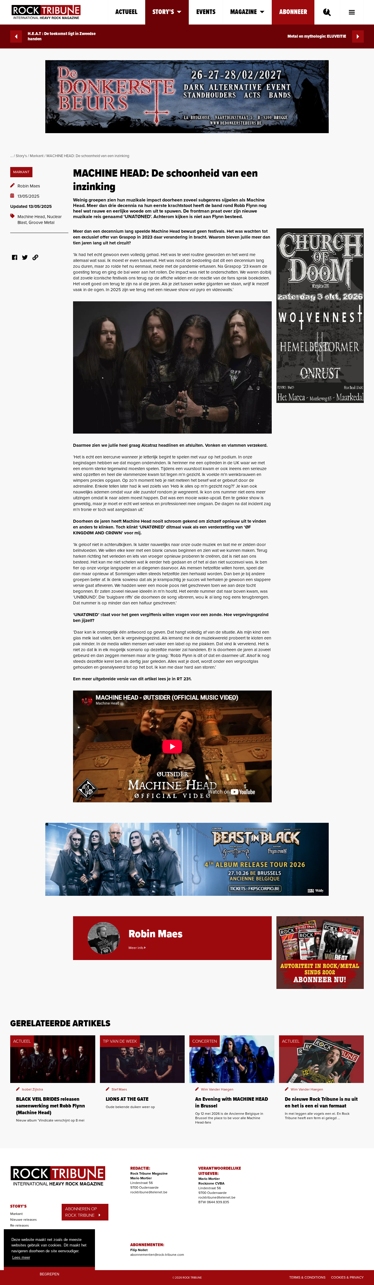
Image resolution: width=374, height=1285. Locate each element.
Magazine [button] (243, 12)
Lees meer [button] (21, 1257)
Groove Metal (41, 222)
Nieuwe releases (23, 1220)
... (11, 156)
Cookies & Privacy (347, 1277)
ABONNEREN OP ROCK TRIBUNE (81, 1212)
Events (205, 12)
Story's (21, 156)
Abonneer (293, 12)
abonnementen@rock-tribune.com (157, 1255)
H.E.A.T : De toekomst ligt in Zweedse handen (62, 36)
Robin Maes (29, 186)
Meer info (136, 948)
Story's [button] (163, 12)
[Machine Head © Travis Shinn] (172, 367)
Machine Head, (32, 216)
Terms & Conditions (307, 1277)
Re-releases (19, 1225)
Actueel (126, 12)
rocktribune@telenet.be (148, 1192)
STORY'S (18, 1206)
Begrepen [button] (49, 1274)
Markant (37, 156)
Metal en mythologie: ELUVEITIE (317, 36)
